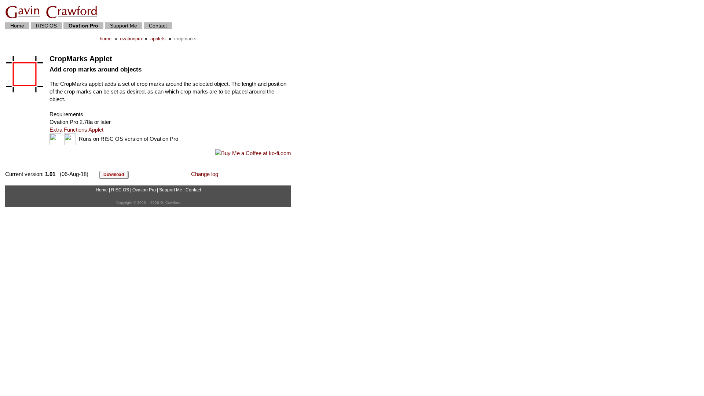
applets (158, 38)
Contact (158, 26)
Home (17, 26)
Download (113, 174)
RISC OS (46, 26)
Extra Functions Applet (76, 129)
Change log (204, 174)
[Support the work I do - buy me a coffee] (253, 153)
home (105, 38)
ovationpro (131, 38)
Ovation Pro (144, 189)
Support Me (123, 26)
